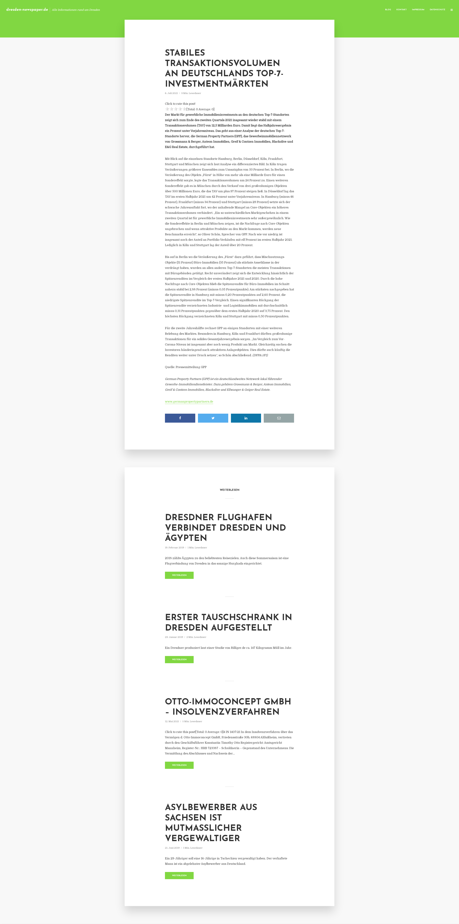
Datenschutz (437, 10)
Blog (388, 10)
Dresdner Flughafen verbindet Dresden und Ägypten (225, 528)
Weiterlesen (179, 575)
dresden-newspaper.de (27, 10)
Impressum (418, 10)
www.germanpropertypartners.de (189, 401)
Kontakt (401, 10)
